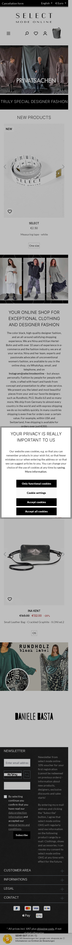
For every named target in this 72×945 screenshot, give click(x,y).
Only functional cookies (36, 483)
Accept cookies (36, 502)
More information (35, 471)
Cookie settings (36, 492)
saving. (61, 467)
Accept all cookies (36, 511)
